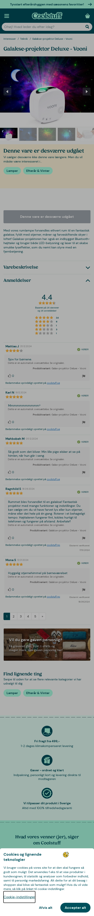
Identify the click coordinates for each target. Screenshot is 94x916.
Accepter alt (75, 907)
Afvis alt (45, 907)
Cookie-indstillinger (19, 897)
